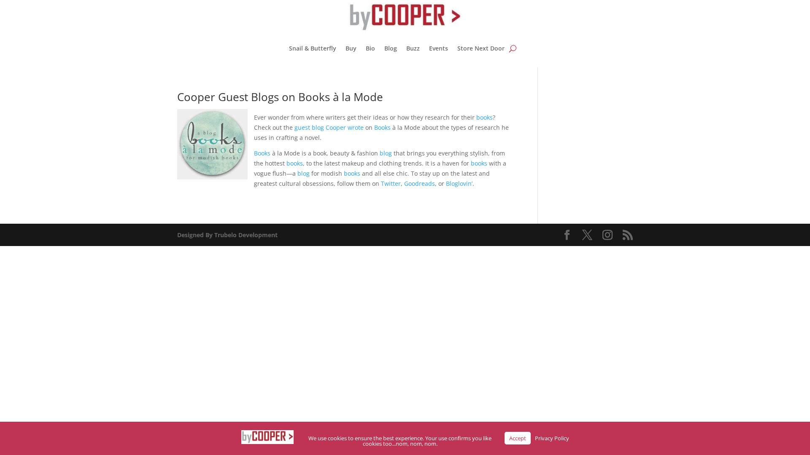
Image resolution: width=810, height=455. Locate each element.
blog (386, 153)
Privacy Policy (552, 438)
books (484, 117)
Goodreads (419, 183)
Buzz (413, 48)
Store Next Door (481, 48)
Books (382, 127)
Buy (351, 48)
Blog (390, 48)
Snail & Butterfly (312, 48)
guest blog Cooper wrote (329, 127)
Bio (370, 48)
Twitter (391, 183)
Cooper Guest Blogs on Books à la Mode (280, 96)
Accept (517, 438)
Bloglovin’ (459, 183)
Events (438, 48)
